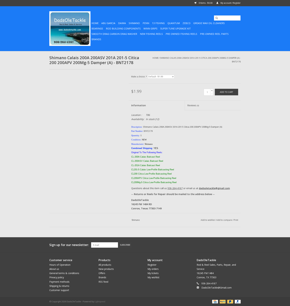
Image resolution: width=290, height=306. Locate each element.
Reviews (193, 105)
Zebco (186, 23)
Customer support (59, 290)
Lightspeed (100, 301)
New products (106, 269)
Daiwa (122, 23)
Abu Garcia (108, 23)
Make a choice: (139, 76)
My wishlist (153, 277)
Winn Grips (150, 28)
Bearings (97, 28)
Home (95, 23)
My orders (153, 269)
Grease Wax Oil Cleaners (209, 23)
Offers (102, 273)
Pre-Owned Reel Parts (214, 33)
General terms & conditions (64, 273)
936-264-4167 (175, 188)
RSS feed (103, 281)
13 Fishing (158, 23)
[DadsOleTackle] (69, 28)
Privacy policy (56, 277)
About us (54, 269)
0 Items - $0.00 (205, 3)
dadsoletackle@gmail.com (214, 188)
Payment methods (59, 281)
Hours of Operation (59, 264)
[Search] (215, 18)
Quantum (173, 23)
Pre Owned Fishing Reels (181, 33)
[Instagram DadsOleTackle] (238, 245)
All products (105, 264)
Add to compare (224, 220)
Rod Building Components (123, 28)
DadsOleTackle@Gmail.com (216, 287)
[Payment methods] (214, 301)
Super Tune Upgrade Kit (175, 28)
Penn (146, 23)
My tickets (153, 273)
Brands (96, 39)
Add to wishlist (208, 220)
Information (138, 105)
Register (152, 264)
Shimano (134, 23)
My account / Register (230, 3)
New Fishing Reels (151, 33)
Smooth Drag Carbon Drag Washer (114, 33)
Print (236, 220)
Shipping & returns (59, 286)
